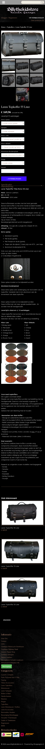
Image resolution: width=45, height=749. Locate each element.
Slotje (3, 159)
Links (3, 644)
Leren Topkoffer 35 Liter (10, 528)
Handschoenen (6, 696)
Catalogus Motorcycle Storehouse (12, 646)
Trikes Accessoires (7, 683)
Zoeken (41, 2)
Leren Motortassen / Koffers (10, 707)
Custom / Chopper (7, 675)
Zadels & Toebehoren (8, 720)
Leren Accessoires (7, 710)
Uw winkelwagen (36, 18)
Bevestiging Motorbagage (9, 715)
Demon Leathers (6, 657)
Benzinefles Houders (8, 712)
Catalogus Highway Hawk (9, 649)
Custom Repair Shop (8, 652)
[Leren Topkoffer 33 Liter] (22, 589)
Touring (3, 680)
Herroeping (6, 666)
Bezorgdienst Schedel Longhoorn (12, 660)
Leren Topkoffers (6, 685)
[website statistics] (6, 620)
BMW (3, 726)
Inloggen (4, 18)
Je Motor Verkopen (7, 655)
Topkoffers (10, 27)
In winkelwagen (14, 179)
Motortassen (5, 688)
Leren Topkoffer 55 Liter (24, 27)
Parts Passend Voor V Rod (10, 677)
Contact (3, 641)
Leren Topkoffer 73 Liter (10, 566)
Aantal (3, 167)
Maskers (4, 699)
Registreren (13, 18)
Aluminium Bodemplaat (9, 151)
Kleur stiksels (5, 143)
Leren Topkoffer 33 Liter (10, 604)
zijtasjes (4, 127)
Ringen (3, 702)
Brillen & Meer (6, 693)
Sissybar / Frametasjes (9, 718)
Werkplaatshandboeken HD (10, 663)
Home (3, 27)
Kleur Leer (5, 135)
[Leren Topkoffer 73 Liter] (22, 551)
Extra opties (5, 120)
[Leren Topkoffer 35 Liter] (22, 513)
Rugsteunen (5, 723)
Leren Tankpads (6, 691)
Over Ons (4, 638)
